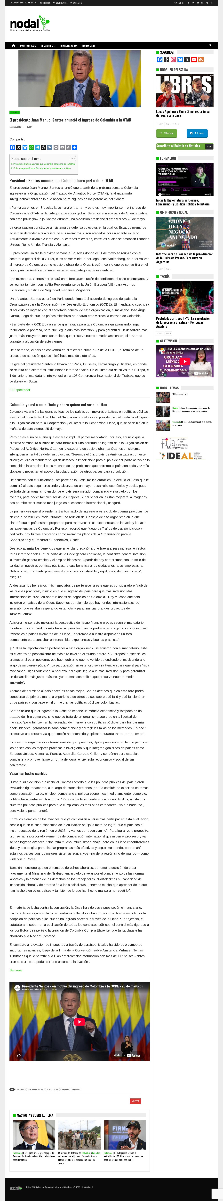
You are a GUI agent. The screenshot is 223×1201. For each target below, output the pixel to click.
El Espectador (19, 390)
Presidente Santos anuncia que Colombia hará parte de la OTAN (44, 164)
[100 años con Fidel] (163, 438)
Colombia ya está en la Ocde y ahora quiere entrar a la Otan (42, 168)
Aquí (209, 146)
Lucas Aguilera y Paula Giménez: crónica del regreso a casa (183, 113)
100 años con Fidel (180, 434)
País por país (28, 46)
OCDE (49, 1089)
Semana (15, 970)
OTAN (56, 1089)
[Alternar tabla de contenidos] (71, 158)
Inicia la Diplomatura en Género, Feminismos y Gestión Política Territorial (183, 201)
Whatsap (169, 133)
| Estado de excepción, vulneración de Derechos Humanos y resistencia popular (191, 450)
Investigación (68, 46)
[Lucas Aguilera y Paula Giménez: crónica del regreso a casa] (185, 90)
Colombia (14, 112)
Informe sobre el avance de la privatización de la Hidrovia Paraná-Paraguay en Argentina (184, 257)
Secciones (47, 46)
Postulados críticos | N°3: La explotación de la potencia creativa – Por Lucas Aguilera (183, 322)
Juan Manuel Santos (35, 1089)
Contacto (77, 2)
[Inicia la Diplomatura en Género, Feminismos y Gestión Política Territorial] (185, 179)
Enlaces (46, 2)
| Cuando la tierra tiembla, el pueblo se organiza (192, 464)
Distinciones (62, 2)
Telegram (199, 133)
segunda (65, 1089)
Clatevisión (168, 340)
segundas (76, 1089)
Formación (88, 46)
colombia (20, 1089)
